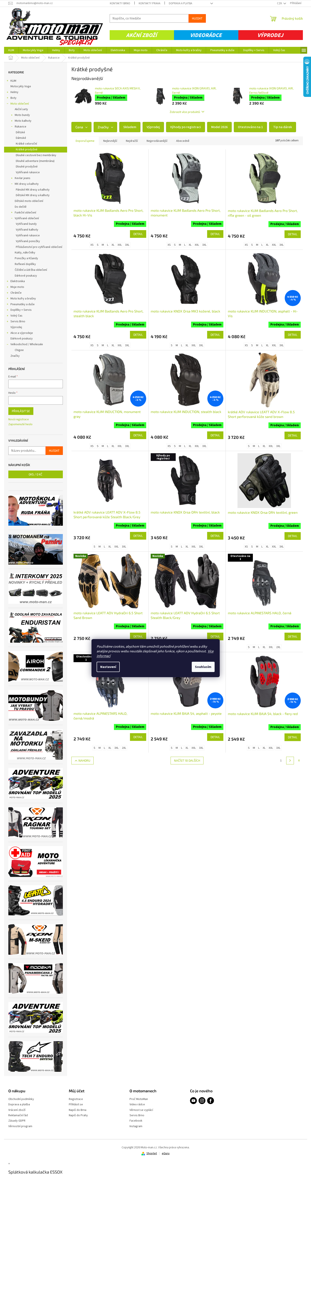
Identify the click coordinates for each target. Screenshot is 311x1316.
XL (113, 245)
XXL (120, 245)
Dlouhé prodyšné (27, 166)
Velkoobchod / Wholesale (26, 344)
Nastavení (108, 667)
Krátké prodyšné (26, 149)
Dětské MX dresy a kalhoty (33, 195)
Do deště (21, 207)
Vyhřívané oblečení (27, 218)
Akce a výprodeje (21, 333)
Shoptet (151, 1153)
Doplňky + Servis (21, 310)
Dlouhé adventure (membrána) (35, 161)
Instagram (136, 1126)
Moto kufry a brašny (23, 298)
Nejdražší (132, 141)
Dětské (20, 132)
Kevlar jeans (22, 178)
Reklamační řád (18, 1115)
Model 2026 (219, 127)
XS (92, 245)
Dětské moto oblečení (29, 201)
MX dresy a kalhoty (27, 184)
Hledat (197, 18)
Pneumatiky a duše (22, 304)
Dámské (21, 138)
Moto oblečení (19, 104)
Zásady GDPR (16, 1121)
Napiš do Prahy (78, 1115)
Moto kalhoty (23, 121)
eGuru (166, 1153)
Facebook (136, 1121)
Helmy (14, 92)
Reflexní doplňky (25, 264)
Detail (138, 234)
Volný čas (16, 316)
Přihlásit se (21, 411)
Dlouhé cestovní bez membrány (36, 155)
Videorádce (206, 35)
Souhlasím (203, 667)
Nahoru (84, 760)
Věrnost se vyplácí (141, 1110)
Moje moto (17, 287)
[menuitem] (11, 50)
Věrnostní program (20, 1126)
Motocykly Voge (20, 86)
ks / (35, 474)
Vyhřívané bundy (26, 224)
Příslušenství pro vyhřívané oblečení (39, 247)
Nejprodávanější (157, 141)
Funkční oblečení (25, 212)
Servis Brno (17, 321)
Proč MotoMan (139, 1099)
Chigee (19, 350)
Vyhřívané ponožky (28, 241)
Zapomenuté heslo (20, 424)
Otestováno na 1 (250, 127)
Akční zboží (141, 35)
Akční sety (21, 109)
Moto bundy (22, 115)
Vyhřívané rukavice (28, 172)
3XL (127, 245)
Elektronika (17, 281)
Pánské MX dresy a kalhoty (33, 190)
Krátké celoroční (26, 144)
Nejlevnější (110, 141)
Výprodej (270, 35)
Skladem (129, 127)
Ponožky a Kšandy (26, 258)
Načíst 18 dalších (187, 760)
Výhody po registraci (185, 127)
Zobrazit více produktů (185, 112)
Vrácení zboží (16, 1110)
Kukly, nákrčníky (25, 252)
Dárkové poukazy (26, 276)
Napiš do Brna (77, 1110)
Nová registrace (18, 419)
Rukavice (20, 126)
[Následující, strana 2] (290, 760)
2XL (278, 647)
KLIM (13, 81)
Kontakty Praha (149, 3)
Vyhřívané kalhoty (27, 230)
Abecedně (182, 141)
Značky (15, 356)
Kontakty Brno (120, 3)
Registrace (76, 1099)
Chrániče (16, 293)
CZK (280, 3)
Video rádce (137, 1105)
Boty (13, 98)
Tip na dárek (282, 127)
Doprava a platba (180, 3)
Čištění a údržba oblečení (31, 270)
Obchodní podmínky (21, 1099)
